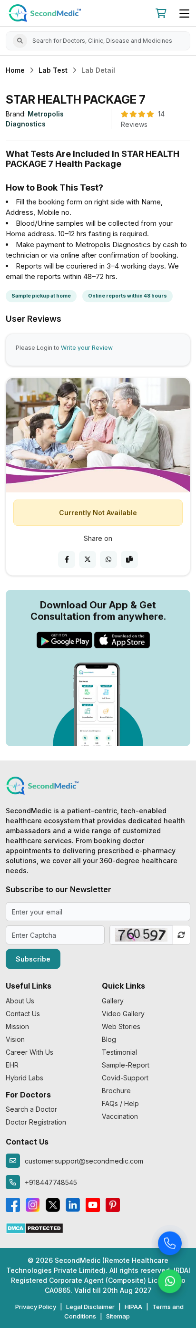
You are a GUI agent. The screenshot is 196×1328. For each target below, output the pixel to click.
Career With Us (29, 1052)
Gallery (113, 1001)
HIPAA (133, 1306)
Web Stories (121, 1026)
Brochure (116, 1091)
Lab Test (53, 70)
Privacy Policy (35, 1306)
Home (15, 70)
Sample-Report (125, 1065)
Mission (17, 1026)
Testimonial (119, 1052)
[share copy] (129, 559)
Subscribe (33, 959)
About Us (20, 1001)
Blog (109, 1039)
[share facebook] (66, 559)
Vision (15, 1039)
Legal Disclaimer (90, 1306)
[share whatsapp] (108, 559)
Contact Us (23, 1014)
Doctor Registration (36, 1122)
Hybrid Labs (24, 1078)
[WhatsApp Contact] (170, 1282)
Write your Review (87, 347)
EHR (12, 1065)
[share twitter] (87, 559)
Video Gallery (123, 1014)
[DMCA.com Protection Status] (34, 1227)
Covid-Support (125, 1078)
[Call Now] (170, 1244)
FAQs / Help (120, 1103)
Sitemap (118, 1316)
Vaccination (120, 1116)
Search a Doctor (31, 1109)
